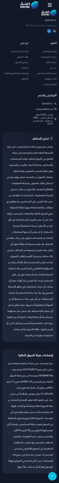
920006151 (47, 103)
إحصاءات (24, 67)
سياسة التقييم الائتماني (46, 73)
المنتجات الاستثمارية (19, 51)
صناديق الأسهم (21, 62)
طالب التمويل (22, 56)
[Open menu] (50, 5)
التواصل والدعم (50, 84)
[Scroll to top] (52, 476)
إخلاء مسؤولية (51, 78)
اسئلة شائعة (51, 62)
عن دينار (53, 67)
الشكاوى (24, 78)
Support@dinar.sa (44, 108)
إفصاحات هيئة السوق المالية (16, 73)
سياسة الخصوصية (49, 56)
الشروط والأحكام (50, 51)
